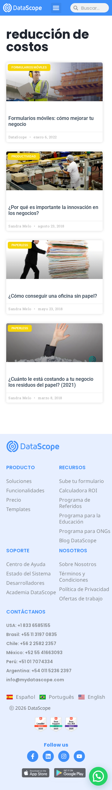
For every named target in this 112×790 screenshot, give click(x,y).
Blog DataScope (77, 540)
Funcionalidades (25, 490)
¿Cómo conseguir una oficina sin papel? (52, 296)
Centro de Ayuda (25, 564)
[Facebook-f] (32, 756)
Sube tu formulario (81, 481)
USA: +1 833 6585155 (28, 625)
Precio (13, 499)
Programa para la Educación (79, 518)
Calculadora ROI (78, 490)
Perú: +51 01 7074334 (29, 661)
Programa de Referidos (74, 502)
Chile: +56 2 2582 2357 (31, 643)
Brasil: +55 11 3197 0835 (31, 634)
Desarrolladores (25, 582)
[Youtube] (79, 756)
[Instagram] (63, 756)
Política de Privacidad (84, 589)
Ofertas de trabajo (81, 598)
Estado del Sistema (28, 573)
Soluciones (19, 481)
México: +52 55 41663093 (34, 652)
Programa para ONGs (84, 531)
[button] (56, 8)
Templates (18, 509)
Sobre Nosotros (77, 564)
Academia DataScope (31, 592)
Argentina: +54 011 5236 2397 (39, 671)
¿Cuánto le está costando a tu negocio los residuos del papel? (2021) (50, 382)
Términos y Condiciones (73, 576)
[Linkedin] (48, 756)
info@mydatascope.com (35, 680)
